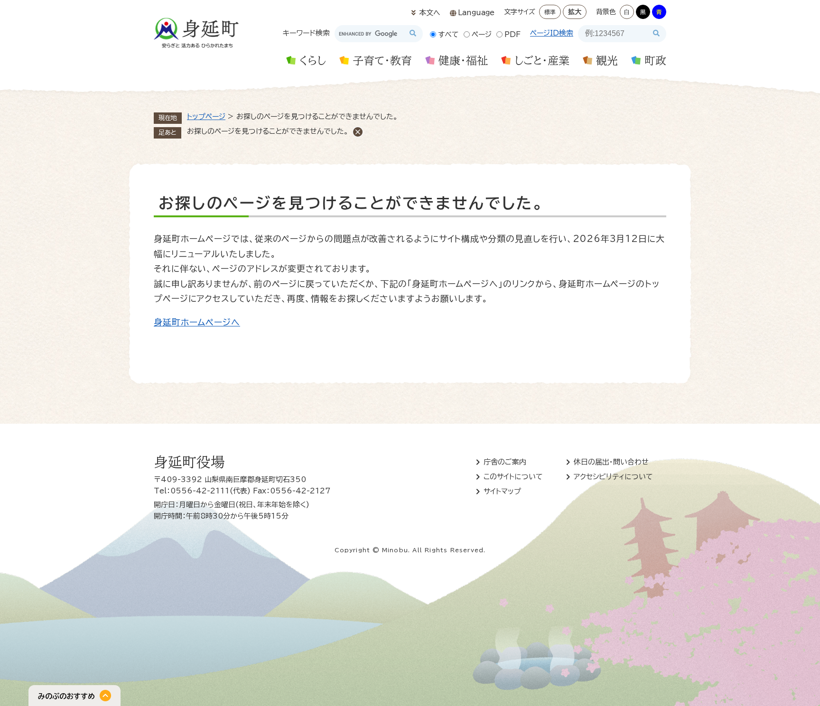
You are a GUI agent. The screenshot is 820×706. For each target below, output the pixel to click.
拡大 (574, 12)
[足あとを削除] (357, 132)
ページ (482, 34)
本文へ (429, 12)
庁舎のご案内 (505, 461)
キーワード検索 (306, 33)
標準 (550, 12)
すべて (448, 34)
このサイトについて (513, 476)
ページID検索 (551, 33)
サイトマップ (502, 491)
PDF (512, 34)
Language (476, 12)
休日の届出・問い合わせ (611, 461)
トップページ (206, 116)
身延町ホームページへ (197, 322)
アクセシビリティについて (613, 476)
